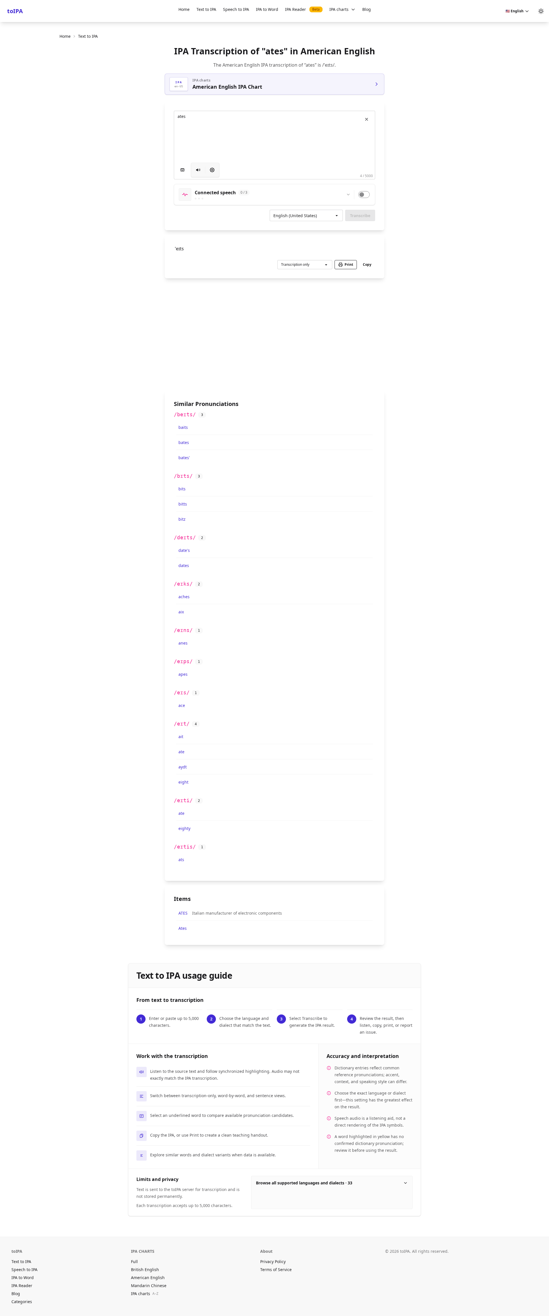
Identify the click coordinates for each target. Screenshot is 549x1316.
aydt (182, 767)
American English (148, 1277)
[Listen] (198, 170)
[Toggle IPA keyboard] (182, 170)
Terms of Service (276, 1269)
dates (183, 565)
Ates (182, 928)
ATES (183, 913)
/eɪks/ (183, 584)
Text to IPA (206, 9)
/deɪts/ (185, 537)
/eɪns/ (183, 630)
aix (181, 612)
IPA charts (339, 9)
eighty (184, 828)
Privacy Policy (273, 1261)
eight (183, 782)
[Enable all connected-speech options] (364, 194)
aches (184, 596)
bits (182, 488)
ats (181, 859)
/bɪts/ (183, 476)
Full (134, 1261)
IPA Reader (302, 9)
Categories (21, 1301)
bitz (182, 519)
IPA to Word (267, 9)
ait (180, 736)
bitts (182, 504)
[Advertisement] (274, 334)
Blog (366, 9)
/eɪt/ (182, 724)
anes (183, 643)
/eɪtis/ (185, 847)
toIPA (15, 11)
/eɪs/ (182, 692)
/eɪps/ (183, 661)
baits (183, 427)
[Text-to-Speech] (212, 170)
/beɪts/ (185, 414)
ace (181, 705)
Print (349, 264)
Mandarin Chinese (148, 1285)
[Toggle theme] (541, 11)
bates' (184, 457)
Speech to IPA (236, 9)
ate (181, 751)
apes (183, 674)
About (266, 1251)
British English (145, 1269)
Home (184, 9)
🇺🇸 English (515, 11)
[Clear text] (366, 119)
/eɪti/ (183, 800)
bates (183, 442)
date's (184, 550)
